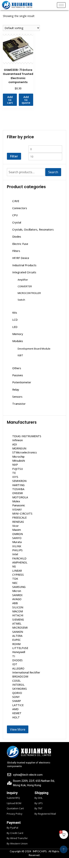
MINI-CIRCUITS (22, 513)
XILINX (16, 546)
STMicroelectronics (24, 452)
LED (14, 327)
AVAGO (16, 599)
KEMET (16, 713)
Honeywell (18, 652)
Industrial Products (24, 265)
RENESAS (18, 522)
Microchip (18, 456)
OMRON (17, 534)
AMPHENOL (19, 562)
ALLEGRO (18, 668)
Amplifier (23, 279)
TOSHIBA (18, 489)
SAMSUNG (18, 587)
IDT (14, 664)
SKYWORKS (19, 688)
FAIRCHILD (19, 558)
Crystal (16, 222)
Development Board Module (34, 348)
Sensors (17, 396)
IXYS (15, 477)
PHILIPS (17, 550)
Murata (17, 542)
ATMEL (16, 623)
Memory (17, 334)
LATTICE (18, 705)
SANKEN (17, 632)
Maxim (16, 530)
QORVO (17, 693)
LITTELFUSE (20, 648)
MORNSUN (19, 448)
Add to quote (26, 99)
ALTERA (17, 636)
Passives (17, 375)
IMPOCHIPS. (40, 851)
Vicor (15, 526)
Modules (17, 341)
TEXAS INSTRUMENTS (26, 436)
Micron (16, 591)
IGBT (20, 355)
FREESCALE (19, 517)
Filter (14, 156)
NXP (15, 464)
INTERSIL (18, 684)
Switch (21, 299)
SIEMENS (18, 619)
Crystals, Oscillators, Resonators (33, 229)
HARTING (18, 485)
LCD (15, 319)
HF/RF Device (20, 258)
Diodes (16, 236)
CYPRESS (18, 574)
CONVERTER (25, 286)
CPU (15, 215)
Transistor (19, 404)
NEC (15, 583)
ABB (15, 603)
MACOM (17, 611)
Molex (16, 501)
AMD (15, 709)
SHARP (16, 701)
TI (13, 656)
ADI (14, 444)
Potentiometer (21, 382)
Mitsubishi (18, 460)
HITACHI (17, 615)
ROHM (16, 644)
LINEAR (17, 570)
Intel (15, 554)
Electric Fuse (20, 244)
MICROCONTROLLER (29, 293)
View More (17, 729)
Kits (14, 312)
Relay (15, 389)
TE (14, 473)
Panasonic (18, 505)
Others (16, 368)
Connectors (19, 208)
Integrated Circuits (24, 272)
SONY (16, 697)
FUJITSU (17, 469)
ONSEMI (17, 493)
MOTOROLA (20, 497)
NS (14, 566)
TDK (15, 578)
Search (53, 172)
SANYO (16, 538)
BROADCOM (20, 676)
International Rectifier (26, 672)
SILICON (17, 607)
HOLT (16, 717)
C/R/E (15, 201)
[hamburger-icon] (61, 5)
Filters (16, 251)
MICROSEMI (20, 627)
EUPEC (16, 640)
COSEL (16, 680)
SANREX (17, 595)
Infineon (17, 440)
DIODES (17, 660)
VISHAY (17, 509)
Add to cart (10, 99)
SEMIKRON (19, 481)
